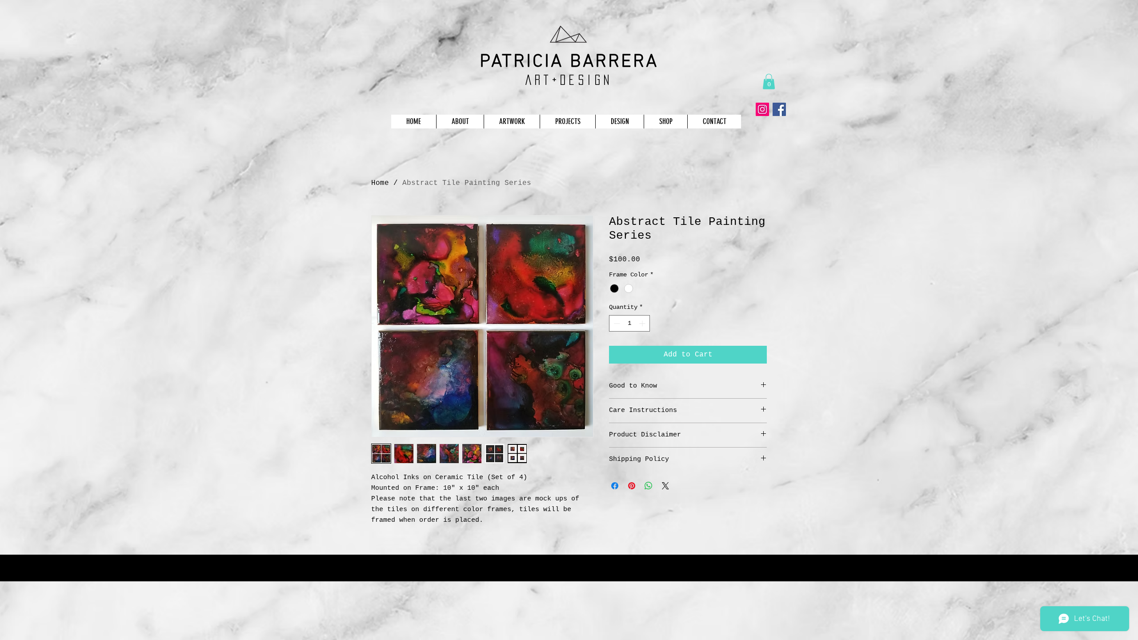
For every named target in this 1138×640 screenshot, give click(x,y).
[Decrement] (615, 323)
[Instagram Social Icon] (762, 109)
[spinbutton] (629, 323)
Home (380, 183)
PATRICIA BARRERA (569, 62)
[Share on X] (665, 485)
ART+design (569, 80)
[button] (768, 81)
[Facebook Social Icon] (779, 109)
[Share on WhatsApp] (648, 485)
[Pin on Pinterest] (631, 485)
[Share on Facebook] (614, 485)
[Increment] (643, 323)
